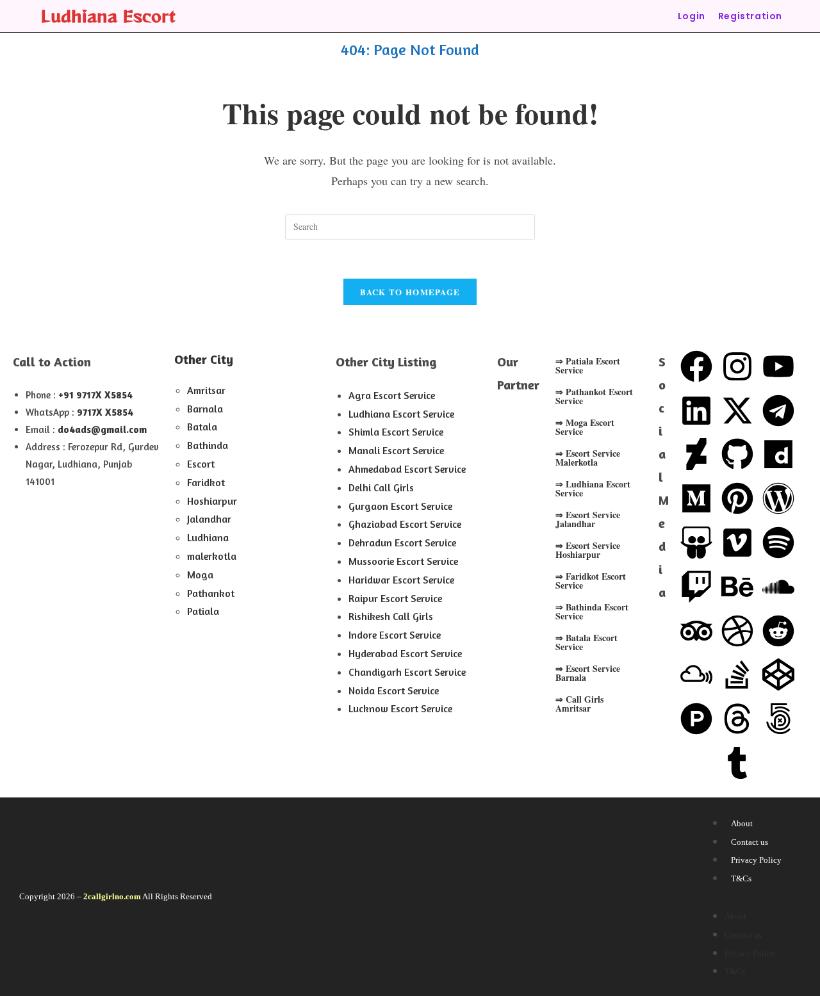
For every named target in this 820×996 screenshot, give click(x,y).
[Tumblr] (737, 763)
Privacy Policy (756, 860)
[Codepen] (778, 674)
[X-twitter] (737, 411)
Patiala (203, 611)
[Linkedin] (696, 411)
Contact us (749, 842)
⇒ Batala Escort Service (586, 642)
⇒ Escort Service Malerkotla (587, 457)
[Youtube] (778, 366)
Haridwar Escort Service (401, 579)
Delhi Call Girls (381, 487)
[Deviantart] (696, 454)
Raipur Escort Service (395, 598)
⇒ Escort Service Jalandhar (587, 519)
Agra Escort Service (391, 395)
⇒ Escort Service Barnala (587, 673)
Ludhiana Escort (108, 15)
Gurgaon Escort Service (400, 506)
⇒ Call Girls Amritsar (579, 703)
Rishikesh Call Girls (390, 616)
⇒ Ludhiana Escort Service (592, 488)
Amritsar (206, 390)
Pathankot (210, 593)
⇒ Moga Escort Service (584, 427)
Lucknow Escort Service (400, 708)
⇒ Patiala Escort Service (587, 365)
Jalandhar (209, 518)
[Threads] (737, 719)
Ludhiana (208, 537)
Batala (202, 426)
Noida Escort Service (393, 690)
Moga (200, 574)
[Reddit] (778, 631)
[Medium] (696, 498)
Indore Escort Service (394, 634)
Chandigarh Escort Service (407, 671)
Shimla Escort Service (395, 431)
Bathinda (207, 445)
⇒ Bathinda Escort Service (591, 611)
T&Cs (741, 878)
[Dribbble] (737, 631)
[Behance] (737, 587)
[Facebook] (696, 366)
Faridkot (206, 482)
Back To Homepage (410, 292)
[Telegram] (778, 411)
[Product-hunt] (696, 719)
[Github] (737, 454)
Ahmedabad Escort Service (407, 468)
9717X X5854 (105, 412)
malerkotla (211, 556)
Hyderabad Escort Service (405, 653)
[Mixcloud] (696, 674)
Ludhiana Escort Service (401, 413)
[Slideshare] (696, 543)
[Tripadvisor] (696, 631)
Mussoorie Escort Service (403, 561)
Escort (201, 463)
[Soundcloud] (778, 587)
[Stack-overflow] (737, 674)
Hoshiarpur (212, 500)
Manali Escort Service (396, 450)
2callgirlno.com (112, 896)
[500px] (778, 719)
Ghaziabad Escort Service (404, 524)
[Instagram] (737, 366)
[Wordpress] (778, 498)
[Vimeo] (737, 543)
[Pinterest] (737, 498)
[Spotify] (778, 543)
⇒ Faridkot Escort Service (590, 580)
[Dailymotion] (778, 454)
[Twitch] (696, 587)
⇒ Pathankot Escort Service (594, 396)
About (742, 823)
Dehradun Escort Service (402, 542)
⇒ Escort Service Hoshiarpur (587, 550)
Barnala (205, 408)
